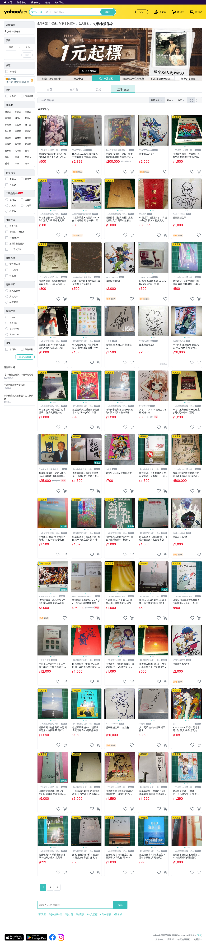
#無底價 (79, 914)
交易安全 (198, 939)
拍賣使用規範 (184, 939)
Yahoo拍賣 (15, 12)
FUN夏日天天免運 (161, 78)
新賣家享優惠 (188, 78)
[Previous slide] (39, 130)
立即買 (74, 89)
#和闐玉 (41, 914)
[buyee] (19, 80)
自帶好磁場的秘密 (51, 78)
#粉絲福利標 (55, 914)
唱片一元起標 (106, 78)
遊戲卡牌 (78, 78)
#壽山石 (68, 914)
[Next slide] (66, 130)
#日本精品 (105, 914)
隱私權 (171, 939)
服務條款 (159, 939)
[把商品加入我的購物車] (65, 172)
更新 (199, 935)
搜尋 (120, 904)
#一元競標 (92, 914)
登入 (141, 12)
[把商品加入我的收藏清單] (58, 172)
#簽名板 (118, 914)
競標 (98, 89)
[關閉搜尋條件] (47, 12)
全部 (49, 89)
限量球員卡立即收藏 (133, 78)
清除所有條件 (25, 356)
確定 (27, 54)
